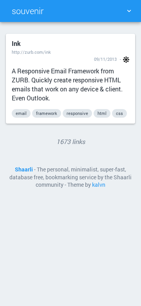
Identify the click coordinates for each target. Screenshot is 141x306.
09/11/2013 (105, 59)
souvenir (27, 10)
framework (46, 113)
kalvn (98, 184)
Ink (16, 43)
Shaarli (24, 169)
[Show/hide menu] (129, 11)
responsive (77, 113)
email (21, 113)
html (102, 113)
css (119, 113)
